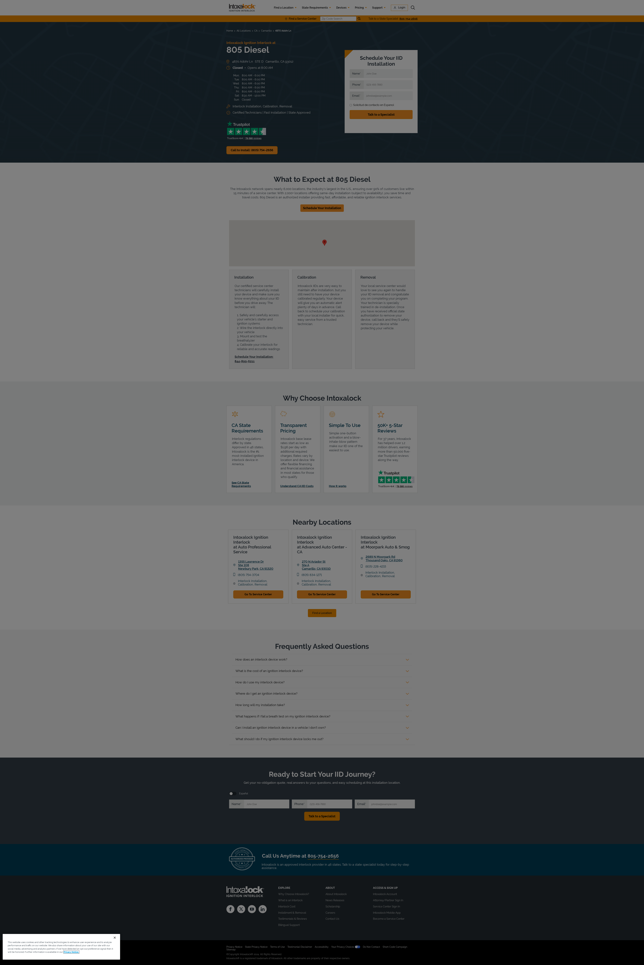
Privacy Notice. (71, 952)
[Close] (114, 937)
